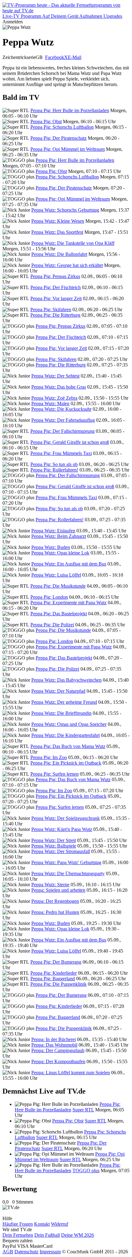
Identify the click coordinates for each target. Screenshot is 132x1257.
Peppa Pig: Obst (46, 121)
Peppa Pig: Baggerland (52, 978)
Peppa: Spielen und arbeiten (58, 890)
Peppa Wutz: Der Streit (53, 840)
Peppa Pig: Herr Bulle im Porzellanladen (69, 110)
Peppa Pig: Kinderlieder (53, 973)
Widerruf (59, 1224)
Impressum (50, 1251)
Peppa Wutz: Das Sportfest (57, 232)
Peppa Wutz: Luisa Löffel (56, 575)
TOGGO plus (85, 1170)
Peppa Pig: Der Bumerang (55, 962)
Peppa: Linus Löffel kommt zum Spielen (70, 1072)
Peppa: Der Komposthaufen (58, 1061)
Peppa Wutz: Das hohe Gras (58, 387)
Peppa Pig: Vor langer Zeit (56, 298)
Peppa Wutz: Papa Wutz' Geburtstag (66, 862)
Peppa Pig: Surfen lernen (54, 774)
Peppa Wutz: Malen (50, 403)
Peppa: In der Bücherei (53, 1039)
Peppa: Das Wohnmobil (54, 1045)
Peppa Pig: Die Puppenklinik (58, 984)
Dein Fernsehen (17, 1235)
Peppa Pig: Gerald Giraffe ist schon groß (69, 442)
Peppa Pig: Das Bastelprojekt (58, 613)
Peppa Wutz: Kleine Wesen (57, 221)
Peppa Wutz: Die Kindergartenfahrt (65, 735)
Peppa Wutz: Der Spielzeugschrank (65, 818)
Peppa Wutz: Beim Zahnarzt (58, 536)
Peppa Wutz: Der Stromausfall (60, 851)
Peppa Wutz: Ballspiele (53, 845)
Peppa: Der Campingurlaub (57, 1050)
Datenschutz (26, 1251)
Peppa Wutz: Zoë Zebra (54, 398)
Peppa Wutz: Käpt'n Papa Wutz (61, 829)
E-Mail (74, 57)
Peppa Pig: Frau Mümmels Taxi (61, 453)
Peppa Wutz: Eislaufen (53, 530)
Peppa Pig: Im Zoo (48, 757)
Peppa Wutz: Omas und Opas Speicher (69, 724)
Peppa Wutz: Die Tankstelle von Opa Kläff (73, 243)
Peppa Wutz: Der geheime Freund (64, 702)
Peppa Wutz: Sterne (50, 884)
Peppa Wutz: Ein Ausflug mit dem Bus (68, 563)
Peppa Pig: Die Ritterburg (55, 315)
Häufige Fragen (17, 1224)
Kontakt (42, 1224)
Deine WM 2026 (77, 1235)
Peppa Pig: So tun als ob (54, 464)
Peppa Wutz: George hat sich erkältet (67, 265)
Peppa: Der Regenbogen (55, 901)
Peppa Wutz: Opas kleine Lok (60, 552)
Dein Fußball (47, 1235)
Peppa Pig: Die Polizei (52, 624)
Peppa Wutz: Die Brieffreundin (61, 713)
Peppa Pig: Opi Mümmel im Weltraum (67, 149)
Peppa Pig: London (49, 597)
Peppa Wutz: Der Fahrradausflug (63, 420)
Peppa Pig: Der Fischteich (55, 287)
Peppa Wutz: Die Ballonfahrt (59, 254)
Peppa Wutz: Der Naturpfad (58, 691)
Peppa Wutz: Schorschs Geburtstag (65, 210)
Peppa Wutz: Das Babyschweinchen (66, 680)
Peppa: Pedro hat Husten (55, 912)
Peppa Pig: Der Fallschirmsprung (62, 431)
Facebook (54, 57)
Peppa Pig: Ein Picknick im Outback (65, 763)
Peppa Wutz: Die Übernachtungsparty (68, 873)
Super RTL (83, 1109)
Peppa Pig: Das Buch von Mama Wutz (67, 746)
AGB (7, 1251)
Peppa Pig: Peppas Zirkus (55, 276)
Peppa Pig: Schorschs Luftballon (62, 127)
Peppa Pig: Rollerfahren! (54, 469)
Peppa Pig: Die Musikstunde (58, 586)
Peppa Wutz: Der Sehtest (55, 375)
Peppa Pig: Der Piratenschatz (58, 138)
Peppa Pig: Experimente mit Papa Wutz (68, 602)
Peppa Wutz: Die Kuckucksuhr (61, 409)
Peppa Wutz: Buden (50, 547)
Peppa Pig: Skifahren (50, 309)
